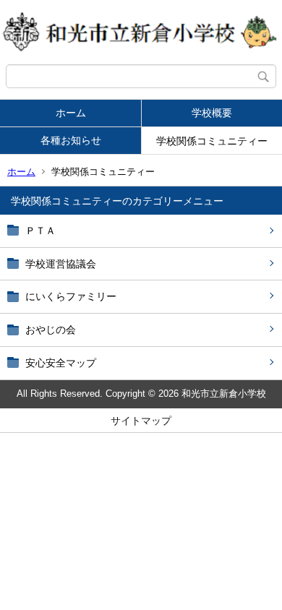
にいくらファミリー (70, 296)
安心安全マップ (60, 363)
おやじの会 (50, 329)
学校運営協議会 (60, 264)
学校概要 (212, 113)
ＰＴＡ (40, 230)
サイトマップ (141, 420)
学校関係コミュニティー (212, 141)
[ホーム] (141, 32)
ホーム (71, 113)
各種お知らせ (70, 140)
